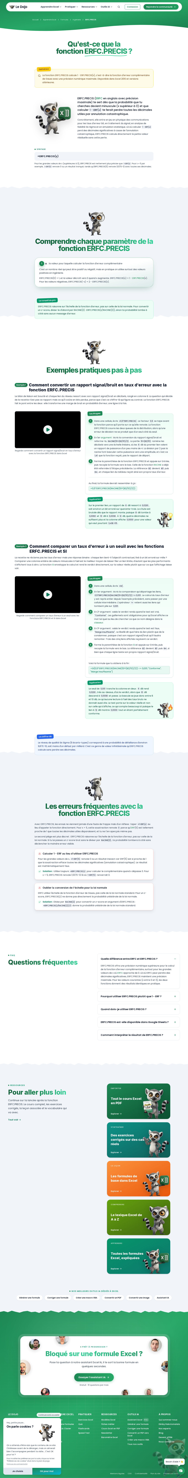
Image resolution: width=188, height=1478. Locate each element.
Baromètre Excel (109, 1437)
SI (53, 564)
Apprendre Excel (50, 6)
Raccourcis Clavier (61, 1428)
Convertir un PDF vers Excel (138, 1434)
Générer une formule (29, 1297)
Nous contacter (167, 1441)
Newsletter (106, 1433)
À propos (165, 1414)
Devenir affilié (165, 1437)
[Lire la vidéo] (48, 429)
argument (106, 437)
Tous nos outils (135, 1444)
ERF (133, 827)
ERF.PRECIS (138, 278)
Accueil (35, 20)
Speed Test (84, 1433)
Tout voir (13, 1119)
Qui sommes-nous (168, 1419)
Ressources (88, 6)
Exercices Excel (85, 1419)
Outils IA (105, 6)
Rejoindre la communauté (159, 6)
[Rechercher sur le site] (119, 7)
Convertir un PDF (113, 1297)
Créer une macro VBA (86, 1297)
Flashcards (83, 1428)
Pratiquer (70, 6)
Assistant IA (163, 1297)
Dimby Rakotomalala (169, 1424)
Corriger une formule (57, 1297)
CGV (130, 1474)
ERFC (99, 98)
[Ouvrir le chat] (181, 1471)
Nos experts (165, 1428)
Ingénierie (77, 20)
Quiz (80, 1424)
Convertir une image (139, 1297)
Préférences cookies (172, 1474)
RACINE (157, 464)
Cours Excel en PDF (110, 1428)
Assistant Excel (137, 1419)
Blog (161, 1433)
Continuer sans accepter (48, 1415)
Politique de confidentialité (17, 1464)
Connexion (132, 6)
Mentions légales (117, 1474)
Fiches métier (108, 1424)
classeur (98, 622)
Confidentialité (141, 1474)
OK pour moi (46, 1471)
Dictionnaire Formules (63, 1424)
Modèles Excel (108, 1419)
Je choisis (17, 1471)
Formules (64, 20)
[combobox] (118, 7)
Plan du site (155, 1474)
